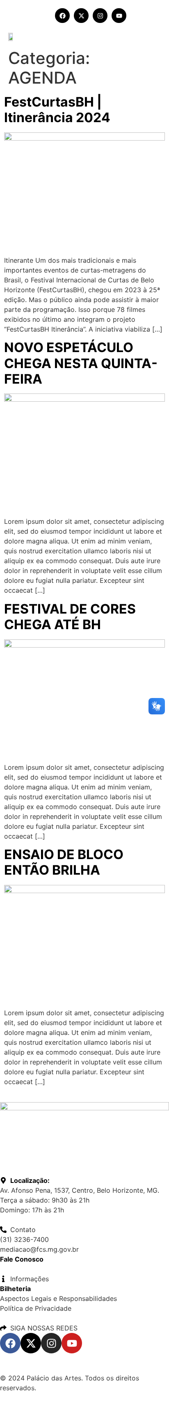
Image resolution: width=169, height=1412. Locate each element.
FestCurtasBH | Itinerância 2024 (57, 109)
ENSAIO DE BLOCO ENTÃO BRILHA (63, 862)
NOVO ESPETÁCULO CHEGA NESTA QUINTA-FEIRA (81, 363)
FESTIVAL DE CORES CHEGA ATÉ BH (70, 616)
